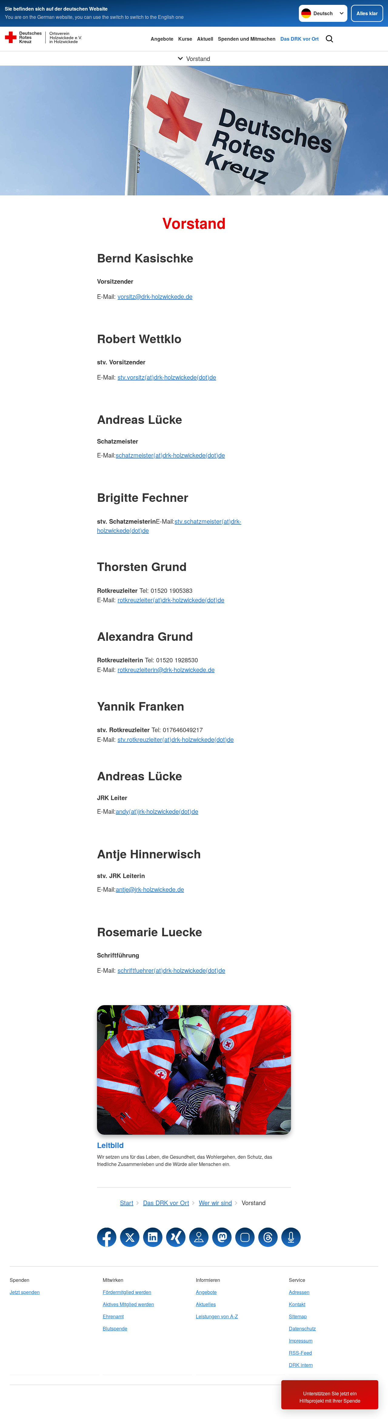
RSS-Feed (300, 1352)
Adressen (299, 1292)
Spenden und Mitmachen (247, 38)
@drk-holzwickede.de (186, 669)
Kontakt (297, 1304)
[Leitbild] (194, 1070)
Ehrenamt (113, 1316)
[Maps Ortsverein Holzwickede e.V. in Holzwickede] (199, 1237)
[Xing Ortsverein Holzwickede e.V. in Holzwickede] (176, 1237)
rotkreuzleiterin (137, 669)
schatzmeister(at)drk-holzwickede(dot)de (170, 455)
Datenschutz (302, 1328)
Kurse (185, 38)
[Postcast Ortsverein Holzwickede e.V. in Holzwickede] (291, 1237)
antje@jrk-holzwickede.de (150, 889)
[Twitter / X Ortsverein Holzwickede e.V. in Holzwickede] (129, 1237)
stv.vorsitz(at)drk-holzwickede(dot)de (167, 377)
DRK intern (301, 1364)
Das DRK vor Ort (299, 38)
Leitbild (110, 1145)
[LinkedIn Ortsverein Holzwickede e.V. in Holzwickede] (152, 1237)
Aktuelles (206, 1304)
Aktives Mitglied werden (128, 1304)
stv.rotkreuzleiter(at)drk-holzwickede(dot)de (176, 739)
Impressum (301, 1340)
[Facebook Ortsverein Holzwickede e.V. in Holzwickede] (106, 1237)
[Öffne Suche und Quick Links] (329, 39)
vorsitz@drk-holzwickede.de (155, 296)
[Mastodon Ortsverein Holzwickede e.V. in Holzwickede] (222, 1237)
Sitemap (298, 1316)
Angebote (162, 38)
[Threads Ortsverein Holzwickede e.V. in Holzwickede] (268, 1237)
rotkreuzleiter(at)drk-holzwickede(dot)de (171, 599)
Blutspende (115, 1328)
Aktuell (205, 38)
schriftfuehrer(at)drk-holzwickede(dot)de (171, 970)
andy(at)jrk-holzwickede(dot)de (157, 811)
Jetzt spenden (25, 1292)
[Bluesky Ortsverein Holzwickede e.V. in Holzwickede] (245, 1237)
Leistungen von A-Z (217, 1316)
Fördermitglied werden (127, 1292)
